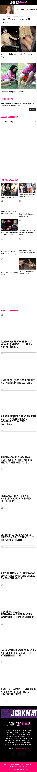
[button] (34, 2)
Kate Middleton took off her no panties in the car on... (18, 381)
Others (25, 766)
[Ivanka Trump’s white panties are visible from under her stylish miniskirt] (18, 635)
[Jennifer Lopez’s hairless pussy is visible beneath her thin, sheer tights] (18, 519)
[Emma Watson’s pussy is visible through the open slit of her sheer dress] (18, 480)
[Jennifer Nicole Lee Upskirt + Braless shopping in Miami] (27, 188)
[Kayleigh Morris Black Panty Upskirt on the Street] (27, 264)
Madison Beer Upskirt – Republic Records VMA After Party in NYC (27, 253)
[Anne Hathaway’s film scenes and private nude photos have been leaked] (18, 673)
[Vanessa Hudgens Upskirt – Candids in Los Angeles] (18, 39)
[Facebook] (13, 754)
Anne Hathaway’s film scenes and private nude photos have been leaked (18, 692)
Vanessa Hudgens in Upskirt (12, 92)
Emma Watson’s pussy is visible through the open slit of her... (16, 499)
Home (2, 16)
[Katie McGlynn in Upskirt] (9, 189)
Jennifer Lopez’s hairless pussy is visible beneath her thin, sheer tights (17, 537)
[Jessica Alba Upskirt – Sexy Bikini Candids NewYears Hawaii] (27, 224)
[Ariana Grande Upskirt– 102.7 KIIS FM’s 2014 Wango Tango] (9, 244)
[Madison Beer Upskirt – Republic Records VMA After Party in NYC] (27, 243)
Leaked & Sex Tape (15, 766)
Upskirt (5, 764)
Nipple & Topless (14, 764)
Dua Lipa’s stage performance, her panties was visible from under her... (18, 614)
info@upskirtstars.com (22, 749)
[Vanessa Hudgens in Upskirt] (18, 76)
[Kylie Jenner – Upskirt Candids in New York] (9, 264)
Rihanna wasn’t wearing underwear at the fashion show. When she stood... (16, 460)
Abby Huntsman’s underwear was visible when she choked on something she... (18, 576)
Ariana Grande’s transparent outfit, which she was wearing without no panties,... (18, 420)
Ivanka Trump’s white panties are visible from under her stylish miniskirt (18, 653)
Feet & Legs (29, 764)
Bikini (22, 764)
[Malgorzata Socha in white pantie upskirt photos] (9, 204)
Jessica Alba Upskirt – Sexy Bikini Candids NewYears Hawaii (27, 232)
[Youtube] (24, 754)
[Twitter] (19, 754)
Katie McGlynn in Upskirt (7, 197)
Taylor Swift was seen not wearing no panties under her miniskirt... (16, 344)
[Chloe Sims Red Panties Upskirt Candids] (27, 206)
